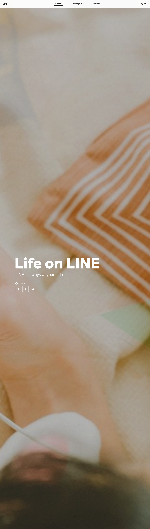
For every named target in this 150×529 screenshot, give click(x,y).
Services (96, 4)
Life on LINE (58, 4)
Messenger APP (78, 4)
